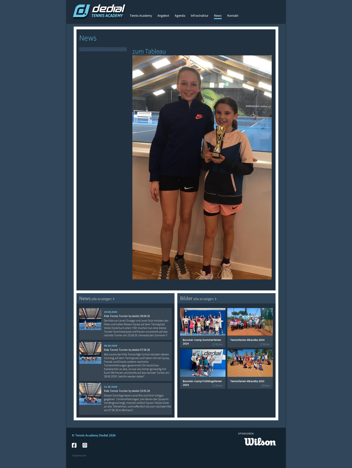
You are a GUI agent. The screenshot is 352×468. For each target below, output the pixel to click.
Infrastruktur (199, 15)
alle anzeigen (102, 298)
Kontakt (233, 15)
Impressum (79, 455)
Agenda (180, 15)
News (218, 15)
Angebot (163, 15)
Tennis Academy (141, 15)
